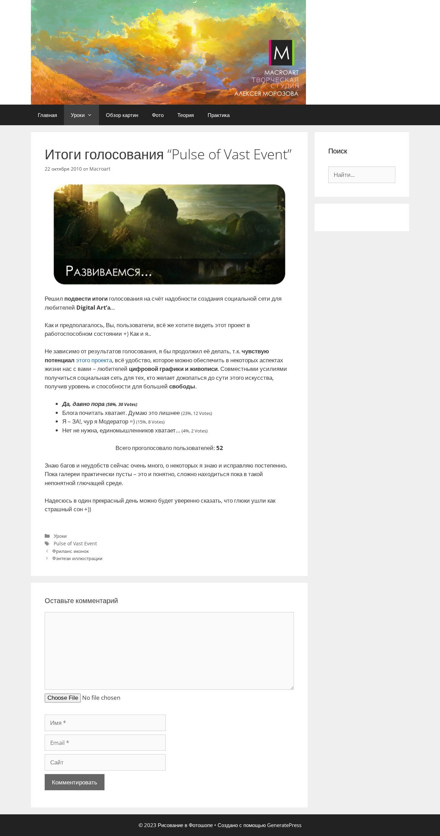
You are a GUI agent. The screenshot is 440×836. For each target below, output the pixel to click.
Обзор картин (122, 114)
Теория (185, 114)
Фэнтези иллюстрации (77, 558)
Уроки (78, 114)
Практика (219, 114)
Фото (158, 114)
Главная (47, 114)
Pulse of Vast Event (75, 543)
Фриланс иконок (70, 551)
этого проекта (94, 360)
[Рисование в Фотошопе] (168, 52)
